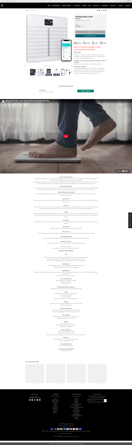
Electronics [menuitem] (76, 5)
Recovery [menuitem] (113, 5)
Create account (122, 1)
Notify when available (90, 35)
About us (76, 401)
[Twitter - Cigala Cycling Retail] (97, 10)
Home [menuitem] (49, 5)
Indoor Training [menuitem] (66, 5)
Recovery (55, 410)
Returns (76, 399)
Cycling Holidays (76, 414)
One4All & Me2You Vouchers (76, 407)
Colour (76, 24)
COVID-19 (76, 418)
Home (26, 10)
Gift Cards (76, 408)
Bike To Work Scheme (76, 404)
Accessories (55, 408)
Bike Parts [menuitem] (96, 5)
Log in (116, 1)
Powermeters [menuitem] (56, 5)
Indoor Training (55, 401)
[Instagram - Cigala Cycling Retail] (101, 10)
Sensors (55, 404)
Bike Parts (55, 407)
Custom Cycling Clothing (76, 415)
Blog (76, 417)
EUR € (12, 1)
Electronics (55, 402)
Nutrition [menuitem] (127, 5)
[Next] (71, 65)
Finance (76, 402)
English (8, 1)
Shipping (77, 20)
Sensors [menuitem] (84, 5)
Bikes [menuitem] (89, 5)
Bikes (55, 405)
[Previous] (25, 65)
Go (105, 400)
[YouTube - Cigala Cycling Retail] (104, 10)
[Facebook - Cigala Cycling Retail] (99, 10)
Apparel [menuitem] (120, 5)
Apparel (55, 411)
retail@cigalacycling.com (34, 397)
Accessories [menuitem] (105, 5)
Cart (128, 1)
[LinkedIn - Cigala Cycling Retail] (106, 10)
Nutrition (55, 412)
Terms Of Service (76, 411)
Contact (76, 398)
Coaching (76, 412)
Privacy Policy (76, 410)
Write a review (85, 91)
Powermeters (55, 399)
